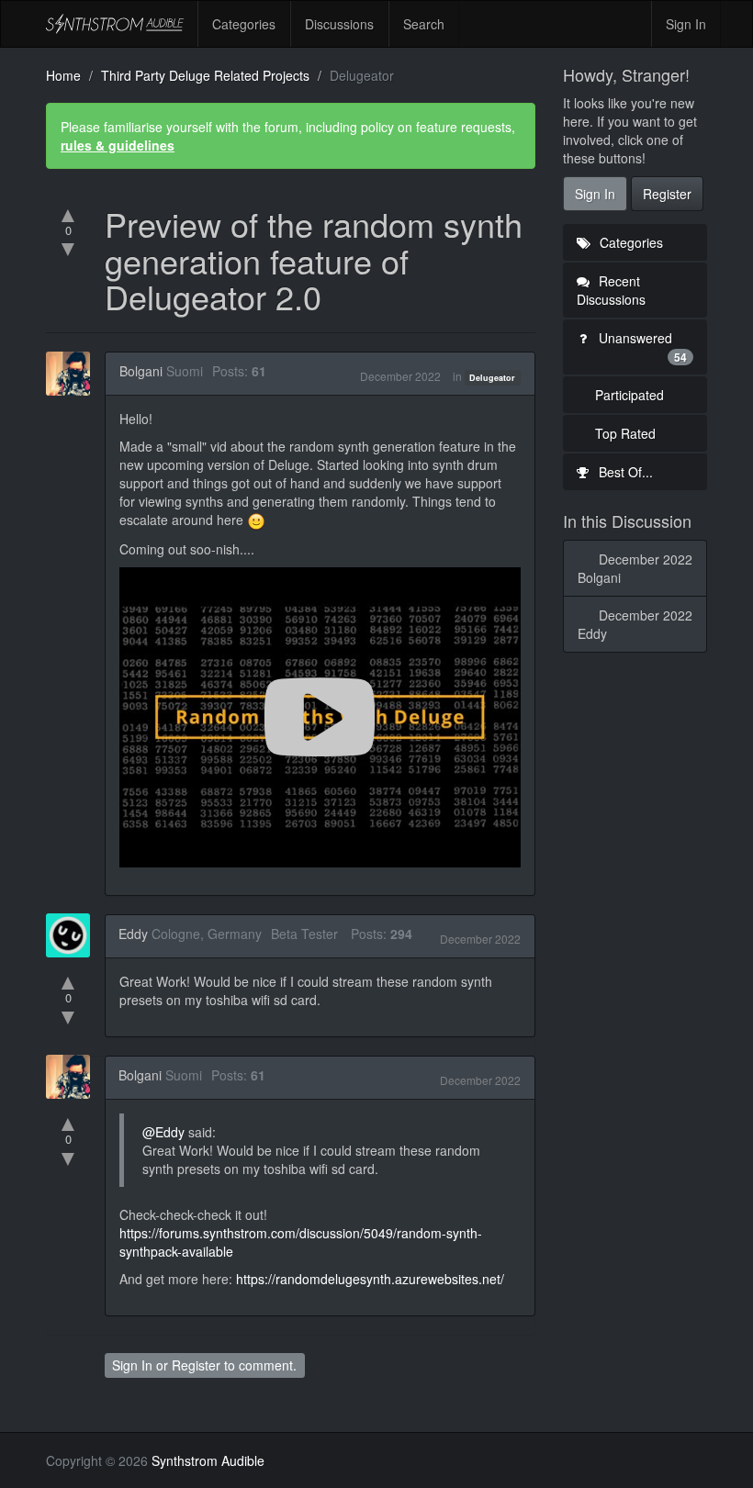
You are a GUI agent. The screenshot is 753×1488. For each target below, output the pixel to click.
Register (196, 1365)
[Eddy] (73, 935)
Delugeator (492, 378)
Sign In (686, 24)
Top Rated (625, 433)
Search (423, 24)
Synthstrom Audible (115, 24)
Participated (629, 395)
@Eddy (163, 1132)
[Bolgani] (73, 374)
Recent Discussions (611, 290)
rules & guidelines (117, 145)
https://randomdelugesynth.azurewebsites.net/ (370, 1279)
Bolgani (141, 371)
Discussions (339, 24)
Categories (243, 24)
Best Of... (624, 472)
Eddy (133, 933)
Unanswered (641, 347)
